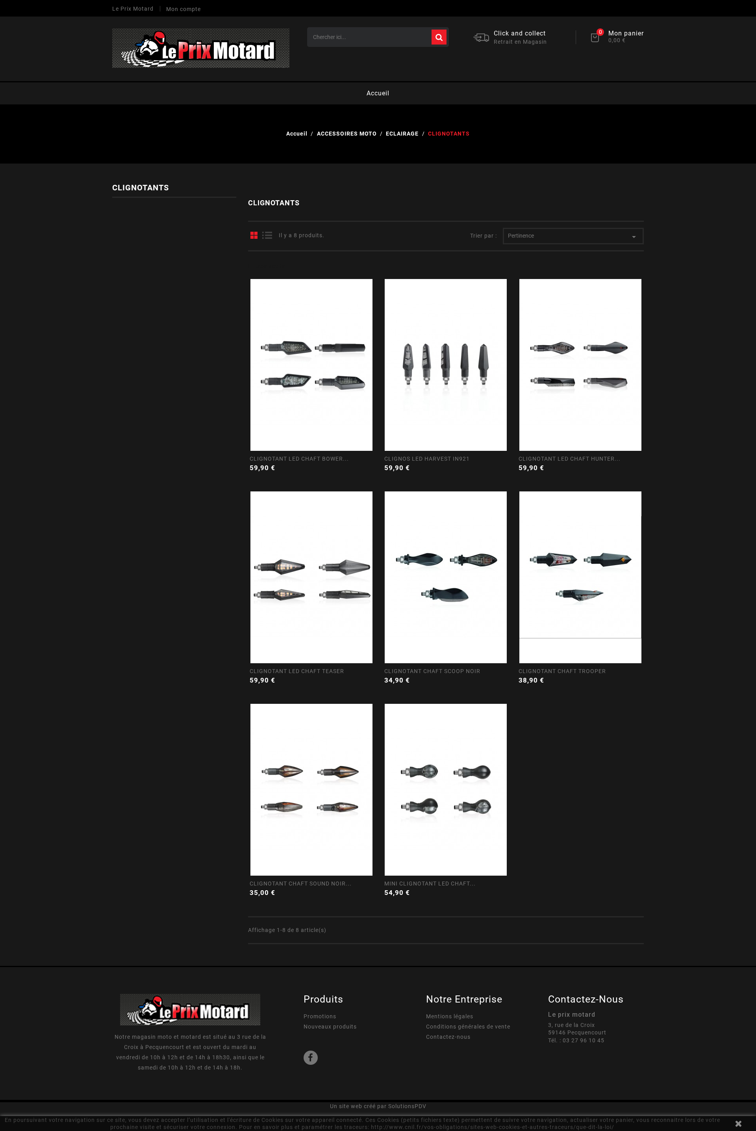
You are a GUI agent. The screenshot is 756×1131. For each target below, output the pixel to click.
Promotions (320, 1016)
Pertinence (573, 237)
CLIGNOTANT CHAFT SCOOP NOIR (432, 671)
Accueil (378, 93)
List (267, 235)
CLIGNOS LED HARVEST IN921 (427, 459)
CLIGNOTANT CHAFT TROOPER (562, 671)
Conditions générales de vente (468, 1026)
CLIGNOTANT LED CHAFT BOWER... (299, 459)
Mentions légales (449, 1016)
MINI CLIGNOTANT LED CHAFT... (430, 883)
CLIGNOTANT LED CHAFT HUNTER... (570, 459)
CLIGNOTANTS (140, 187)
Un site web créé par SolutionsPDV (378, 1106)
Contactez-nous (448, 1037)
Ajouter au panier (369, 466)
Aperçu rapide (311, 420)
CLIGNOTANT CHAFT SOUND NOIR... (301, 883)
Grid (254, 235)
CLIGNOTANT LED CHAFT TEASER (297, 671)
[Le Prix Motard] (190, 1009)
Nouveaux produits (330, 1026)
